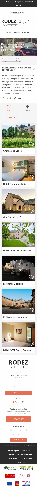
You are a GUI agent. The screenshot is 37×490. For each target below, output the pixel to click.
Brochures (13, 458)
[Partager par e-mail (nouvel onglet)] (19, 98)
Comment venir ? (18, 440)
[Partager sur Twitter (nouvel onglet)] (7, 98)
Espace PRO (20, 462)
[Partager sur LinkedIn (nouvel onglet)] (11, 98)
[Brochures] (5, 458)
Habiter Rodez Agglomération (20, 455)
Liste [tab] (9, 110)
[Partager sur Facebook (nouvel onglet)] (3, 98)
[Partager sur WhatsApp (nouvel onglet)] (15, 98)
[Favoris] (24, 20)
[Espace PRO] (12, 462)
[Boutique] (20, 458)
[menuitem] (17, 13)
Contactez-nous (18, 393)
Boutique (28, 458)
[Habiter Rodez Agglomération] (4, 455)
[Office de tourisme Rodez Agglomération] (18, 364)
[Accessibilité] (20, 20)
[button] (27, 21)
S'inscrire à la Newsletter (18, 419)
